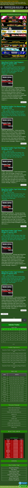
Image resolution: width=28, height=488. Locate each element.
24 (3, 339)
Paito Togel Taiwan (9, 238)
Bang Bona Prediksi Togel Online (9, 1)
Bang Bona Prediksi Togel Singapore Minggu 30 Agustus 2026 (13, 63)
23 (24, 337)
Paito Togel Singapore (15, 69)
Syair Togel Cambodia (10, 282)
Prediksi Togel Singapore (12, 71)
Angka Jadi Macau (6, 111)
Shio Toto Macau (14, 115)
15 (21, 335)
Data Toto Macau (5, 114)
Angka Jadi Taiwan (6, 235)
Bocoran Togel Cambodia (20, 278)
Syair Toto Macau (22, 115)
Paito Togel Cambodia (15, 279)
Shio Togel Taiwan (11, 239)
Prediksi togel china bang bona (14, 425)
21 (17, 337)
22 (21, 337)
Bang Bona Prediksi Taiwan (16, 235)
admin (4, 65)
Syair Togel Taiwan (19, 239)
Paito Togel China (8, 155)
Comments (5, 74)
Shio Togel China (10, 156)
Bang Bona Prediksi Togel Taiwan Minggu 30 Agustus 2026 (12, 231)
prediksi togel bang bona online (14, 423)
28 (17, 339)
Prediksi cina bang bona (14, 420)
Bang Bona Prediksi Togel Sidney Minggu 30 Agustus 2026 (14, 190)
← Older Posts (4, 314)
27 (14, 339)
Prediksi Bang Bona (21, 114)
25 (6, 339)
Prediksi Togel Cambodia (12, 281)
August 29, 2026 (10, 65)
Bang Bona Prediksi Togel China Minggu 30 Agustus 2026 (14, 148)
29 (21, 339)
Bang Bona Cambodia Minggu (18, 276)
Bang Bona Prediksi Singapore (18, 67)
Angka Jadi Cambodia (7, 276)
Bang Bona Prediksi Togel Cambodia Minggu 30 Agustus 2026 (13, 272)
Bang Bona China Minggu (16, 152)
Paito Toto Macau (13, 114)
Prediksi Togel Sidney (18, 196)
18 (6, 337)
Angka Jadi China (6, 152)
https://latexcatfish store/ (14, 409)
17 (3, 337)
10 (3, 335)
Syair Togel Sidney (11, 198)
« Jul (13, 344)
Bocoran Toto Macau (19, 112)
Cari (14, 318)
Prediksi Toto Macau (6, 115)
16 (24, 335)
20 (14, 337)
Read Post (23, 102)
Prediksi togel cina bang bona (14, 407)
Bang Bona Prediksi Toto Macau (17, 111)
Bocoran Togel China (15, 154)
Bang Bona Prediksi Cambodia (8, 278)
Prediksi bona (14, 427)
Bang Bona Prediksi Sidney (16, 194)
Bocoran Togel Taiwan (15, 236)
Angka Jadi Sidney (6, 194)
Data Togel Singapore (6, 69)
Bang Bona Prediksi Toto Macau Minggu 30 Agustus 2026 (14, 107)
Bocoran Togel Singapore (19, 68)
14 (17, 335)
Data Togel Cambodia (6, 279)
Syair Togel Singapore (10, 72)
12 (10, 335)
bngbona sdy (14, 414)
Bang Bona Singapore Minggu (8, 68)
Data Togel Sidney (14, 195)
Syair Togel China (18, 156)
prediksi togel (14, 418)
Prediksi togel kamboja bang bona (14, 412)
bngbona (14, 416)
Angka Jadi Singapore (7, 67)
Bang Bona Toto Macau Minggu (8, 112)
